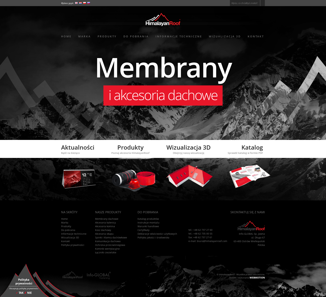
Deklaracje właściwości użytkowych (157, 233)
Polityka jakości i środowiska (153, 237)
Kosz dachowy (103, 230)
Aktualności (77, 149)
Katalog (245, 149)
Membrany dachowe (106, 218)
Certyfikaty (143, 230)
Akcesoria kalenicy (105, 222)
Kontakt (256, 36)
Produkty (107, 36)
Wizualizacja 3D (225, 36)
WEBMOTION (257, 277)
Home (66, 36)
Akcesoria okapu (104, 233)
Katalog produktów (148, 218)
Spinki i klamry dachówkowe (111, 237)
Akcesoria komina (105, 226)
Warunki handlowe (148, 226)
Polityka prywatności (72, 245)
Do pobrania (136, 36)
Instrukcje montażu (148, 222)
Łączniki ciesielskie (105, 252)
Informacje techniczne (179, 36)
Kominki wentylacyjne (107, 248)
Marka (84, 36)
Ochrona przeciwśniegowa (110, 245)
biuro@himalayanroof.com (212, 241)
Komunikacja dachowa (108, 241)
